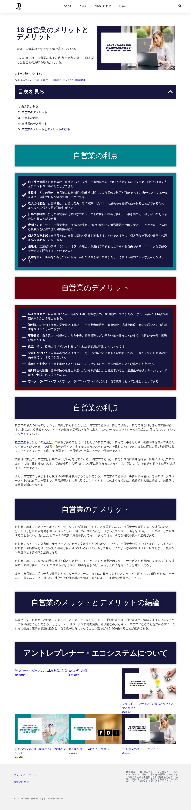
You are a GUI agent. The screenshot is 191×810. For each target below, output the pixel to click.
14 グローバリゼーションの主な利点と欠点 (41, 670)
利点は (47, 442)
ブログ (82, 6)
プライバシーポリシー (26, 774)
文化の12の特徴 (78, 670)
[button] (180, 6)
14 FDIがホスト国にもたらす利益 (89, 748)
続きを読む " (20, 675)
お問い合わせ (102, 6)
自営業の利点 (29, 106)
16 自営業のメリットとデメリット (143, 748)
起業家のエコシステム (63, 80)
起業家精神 (80, 80)
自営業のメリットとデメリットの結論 (46, 129)
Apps (67, 6)
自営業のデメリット (34, 112)
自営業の (20, 442)
